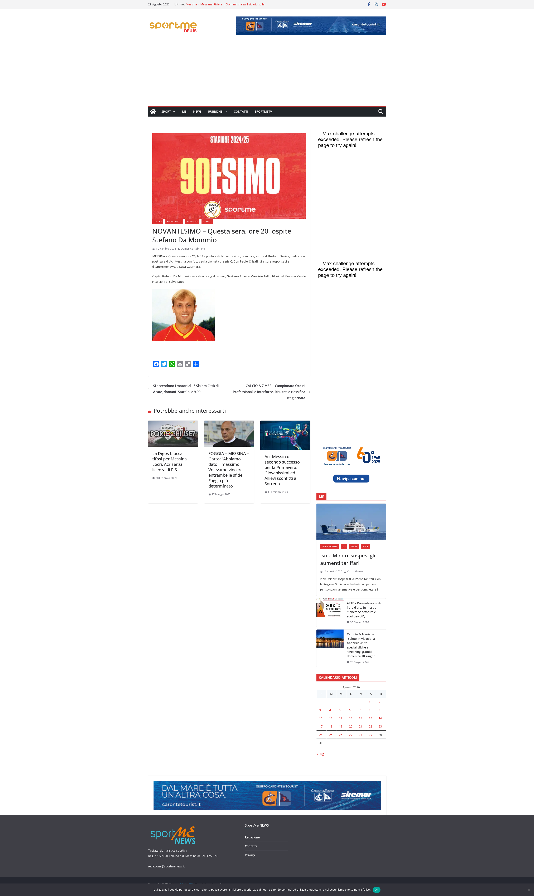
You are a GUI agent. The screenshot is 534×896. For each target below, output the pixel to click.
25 (330, 735)
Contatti (241, 111)
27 (350, 735)
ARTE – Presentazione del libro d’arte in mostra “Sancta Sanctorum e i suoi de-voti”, (364, 609)
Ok (377, 889)
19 (340, 726)
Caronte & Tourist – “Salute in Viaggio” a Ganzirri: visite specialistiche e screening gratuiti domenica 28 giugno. (361, 645)
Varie (365, 546)
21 (360, 726)
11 (330, 718)
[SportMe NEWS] (153, 112)
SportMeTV (263, 111)
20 (350, 726)
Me (184, 111)
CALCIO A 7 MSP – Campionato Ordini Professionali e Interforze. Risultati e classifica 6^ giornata (269, 391)
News (197, 111)
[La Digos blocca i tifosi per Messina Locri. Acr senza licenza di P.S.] (173, 423)
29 (370, 735)
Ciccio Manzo (355, 571)
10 (320, 718)
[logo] (173, 826)
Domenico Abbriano (193, 248)
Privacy (250, 855)
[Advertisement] (267, 74)
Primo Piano (174, 221)
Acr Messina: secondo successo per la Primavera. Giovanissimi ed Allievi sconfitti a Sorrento (282, 470)
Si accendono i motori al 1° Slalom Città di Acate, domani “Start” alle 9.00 (186, 388)
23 (380, 726)
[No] (529, 890)
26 (340, 735)
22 (370, 726)
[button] (173, 111)
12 (340, 718)
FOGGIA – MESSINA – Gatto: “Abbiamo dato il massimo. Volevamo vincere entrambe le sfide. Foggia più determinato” (228, 470)
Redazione (252, 837)
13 (350, 718)
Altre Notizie (329, 546)
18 (330, 726)
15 (370, 718)
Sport (166, 111)
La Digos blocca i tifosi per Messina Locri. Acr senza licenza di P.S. (169, 462)
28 (360, 735)
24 (320, 735)
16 (380, 718)
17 (320, 726)
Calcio (158, 221)
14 (360, 718)
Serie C (207, 221)
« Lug (320, 754)
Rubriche (215, 111)
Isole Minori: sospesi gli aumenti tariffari (347, 559)
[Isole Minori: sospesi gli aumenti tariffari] (351, 522)
